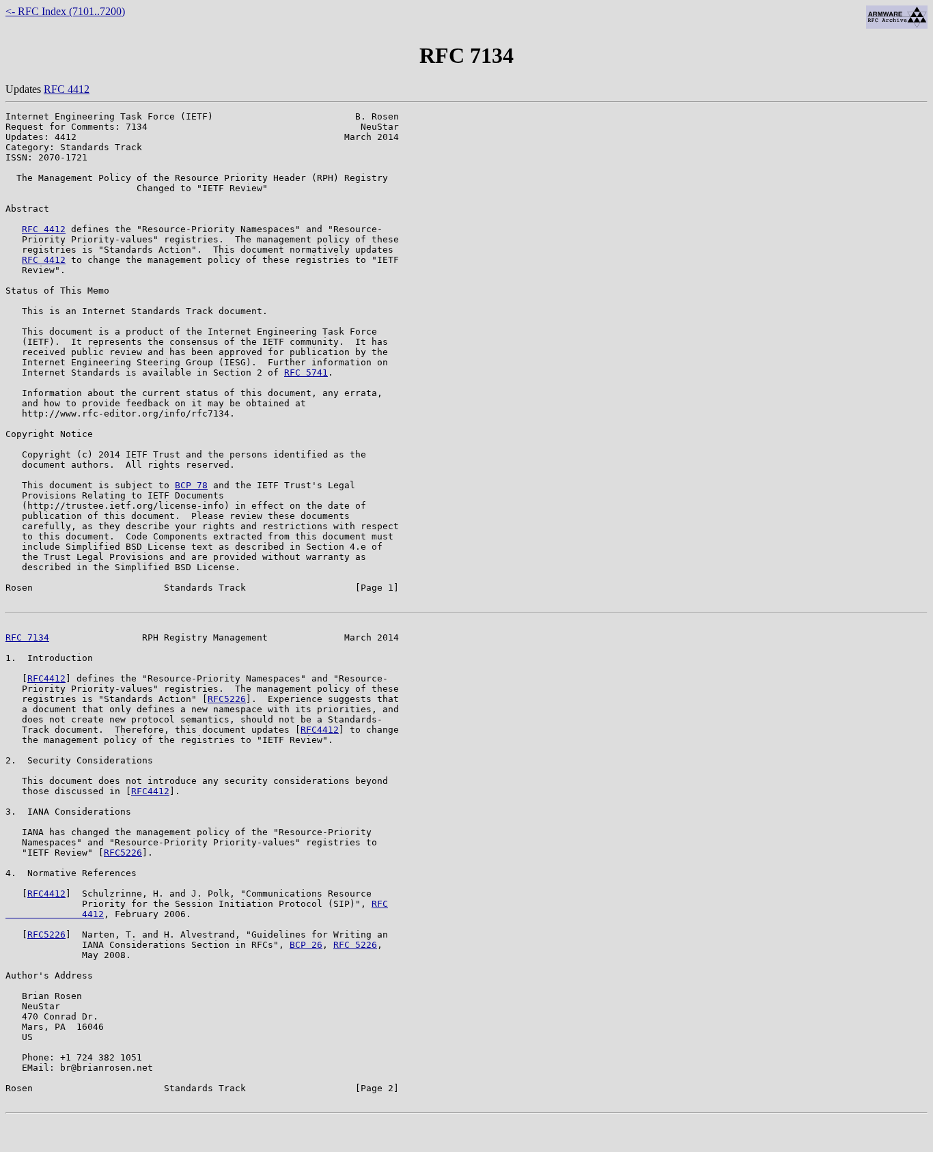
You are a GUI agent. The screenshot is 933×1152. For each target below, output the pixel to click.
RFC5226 (227, 699)
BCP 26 (306, 945)
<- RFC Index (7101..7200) (65, 11)
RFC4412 (46, 678)
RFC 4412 (66, 89)
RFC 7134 (27, 637)
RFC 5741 (306, 372)
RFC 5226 (355, 945)
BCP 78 (191, 485)
